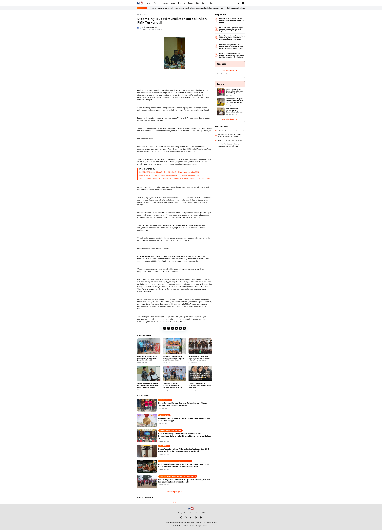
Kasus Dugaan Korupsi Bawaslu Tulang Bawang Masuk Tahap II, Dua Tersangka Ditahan (160, 8)
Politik (156, 3)
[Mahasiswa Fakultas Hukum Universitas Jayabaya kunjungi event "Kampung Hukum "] (174, 346)
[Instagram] (181, 517)
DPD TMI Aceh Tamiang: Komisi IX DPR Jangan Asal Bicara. (175, 461)
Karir (215, 522)
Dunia (204, 3)
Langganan (179, 522)
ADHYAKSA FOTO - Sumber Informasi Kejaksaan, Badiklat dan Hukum (229, 136)
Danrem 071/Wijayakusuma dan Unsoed (170, 430)
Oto (197, 3)
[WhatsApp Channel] (201, 517)
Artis (173, 3)
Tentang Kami (170, 522)
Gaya (211, 3)
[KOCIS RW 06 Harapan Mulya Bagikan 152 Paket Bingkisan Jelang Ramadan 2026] (148, 346)
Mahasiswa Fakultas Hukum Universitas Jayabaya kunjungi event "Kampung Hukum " (170, 175)
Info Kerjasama (208, 522)
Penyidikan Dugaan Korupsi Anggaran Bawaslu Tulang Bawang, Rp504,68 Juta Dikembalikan (234, 110)
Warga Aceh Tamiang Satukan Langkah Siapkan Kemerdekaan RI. (177, 476)
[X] (172, 328)
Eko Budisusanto (164, 445)
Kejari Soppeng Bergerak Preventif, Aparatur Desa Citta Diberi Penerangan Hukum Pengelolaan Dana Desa (234, 100)
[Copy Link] (164, 328)
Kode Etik (199, 522)
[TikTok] (191, 517)
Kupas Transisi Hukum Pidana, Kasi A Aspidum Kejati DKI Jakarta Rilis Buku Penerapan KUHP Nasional (183, 450)
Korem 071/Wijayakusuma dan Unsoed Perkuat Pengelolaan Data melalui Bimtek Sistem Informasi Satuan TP (184, 436)
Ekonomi (165, 3)
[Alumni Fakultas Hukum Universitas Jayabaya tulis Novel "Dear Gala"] (200, 373)
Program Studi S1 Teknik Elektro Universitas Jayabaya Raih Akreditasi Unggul (218, 8)
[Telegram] (176, 328)
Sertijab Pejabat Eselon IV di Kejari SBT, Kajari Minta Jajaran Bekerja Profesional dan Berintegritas (175, 178)
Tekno (190, 3)
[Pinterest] (180, 328)
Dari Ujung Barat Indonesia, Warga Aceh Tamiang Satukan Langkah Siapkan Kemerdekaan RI (184, 480)
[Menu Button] (243, 3)
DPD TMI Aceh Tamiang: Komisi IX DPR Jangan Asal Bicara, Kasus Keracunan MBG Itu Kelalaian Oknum (184, 465)
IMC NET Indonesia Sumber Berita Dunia (231, 131)
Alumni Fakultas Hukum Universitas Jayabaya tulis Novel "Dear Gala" (200, 385)
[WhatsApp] (184, 328)
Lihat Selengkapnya (173, 492)
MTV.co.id (181, 526)
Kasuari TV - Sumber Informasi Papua (229, 140)
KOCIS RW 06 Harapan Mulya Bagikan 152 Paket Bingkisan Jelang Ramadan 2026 (169, 172)
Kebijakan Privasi (189, 522)
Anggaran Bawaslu (165, 400)
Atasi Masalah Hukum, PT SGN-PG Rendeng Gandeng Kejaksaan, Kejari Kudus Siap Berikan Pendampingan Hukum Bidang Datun (148, 385)
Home (148, 3)
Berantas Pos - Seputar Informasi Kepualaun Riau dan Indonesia (228, 145)
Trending (181, 3)
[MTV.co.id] (140, 2)
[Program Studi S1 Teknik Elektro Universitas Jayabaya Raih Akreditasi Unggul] (147, 420)
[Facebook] (168, 328)
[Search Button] (238, 3)
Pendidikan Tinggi (164, 415)
